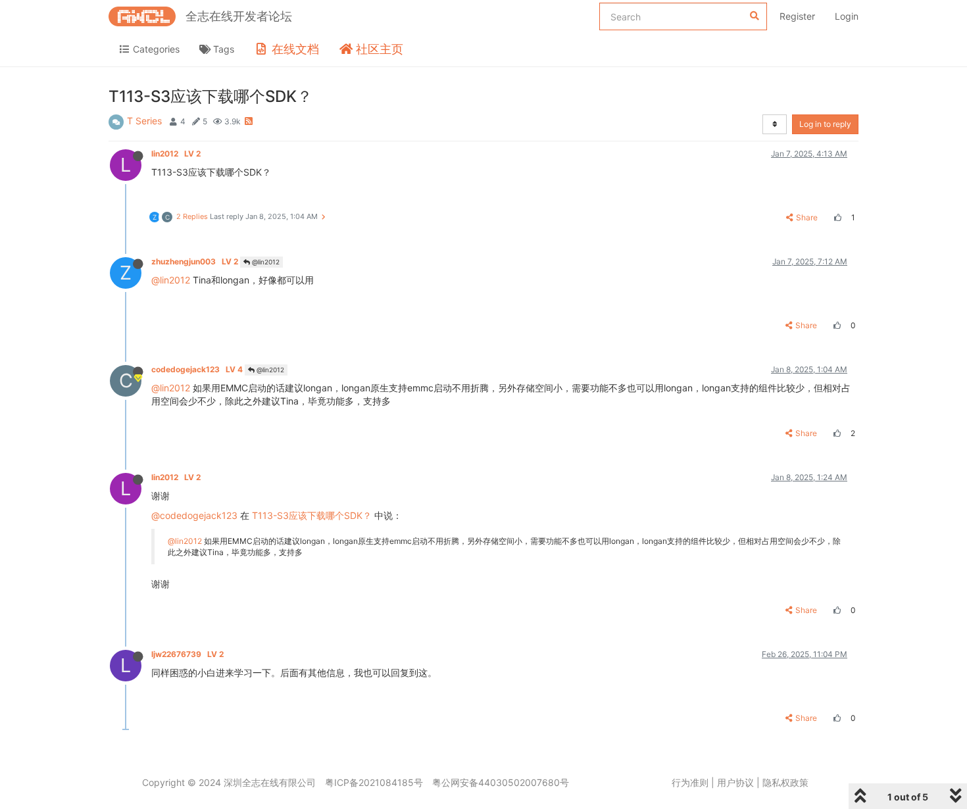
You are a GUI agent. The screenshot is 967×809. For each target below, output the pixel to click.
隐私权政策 (785, 782)
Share (807, 217)
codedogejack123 (197, 369)
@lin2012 (265, 262)
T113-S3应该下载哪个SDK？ (312, 515)
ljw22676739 (187, 654)
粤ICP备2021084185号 (374, 782)
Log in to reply (825, 124)
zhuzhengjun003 (194, 261)
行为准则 (690, 782)
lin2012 (176, 154)
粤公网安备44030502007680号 (500, 782)
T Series (144, 120)
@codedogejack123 (194, 515)
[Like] (836, 217)
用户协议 (735, 782)
